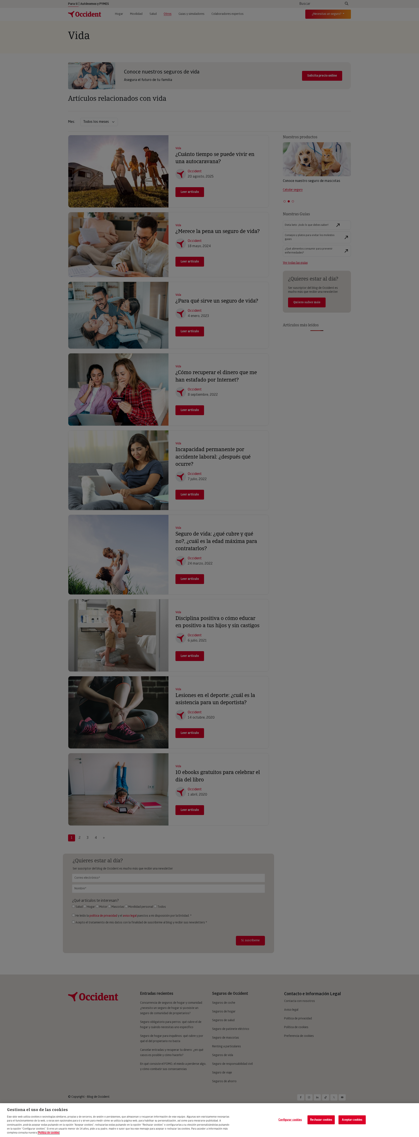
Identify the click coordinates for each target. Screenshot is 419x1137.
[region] (209, 1120)
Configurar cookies (290, 1119)
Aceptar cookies (352, 1119)
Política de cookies (48, 1133)
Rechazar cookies (321, 1119)
